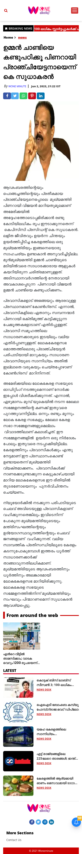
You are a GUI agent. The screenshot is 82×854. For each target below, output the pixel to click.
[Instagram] (45, 821)
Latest (9, 670)
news (22, 37)
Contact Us (13, 840)
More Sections (20, 832)
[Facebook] (31, 821)
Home (8, 37)
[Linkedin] (51, 821)
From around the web (32, 615)
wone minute (17, 86)
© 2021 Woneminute (41, 851)
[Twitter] (38, 821)
